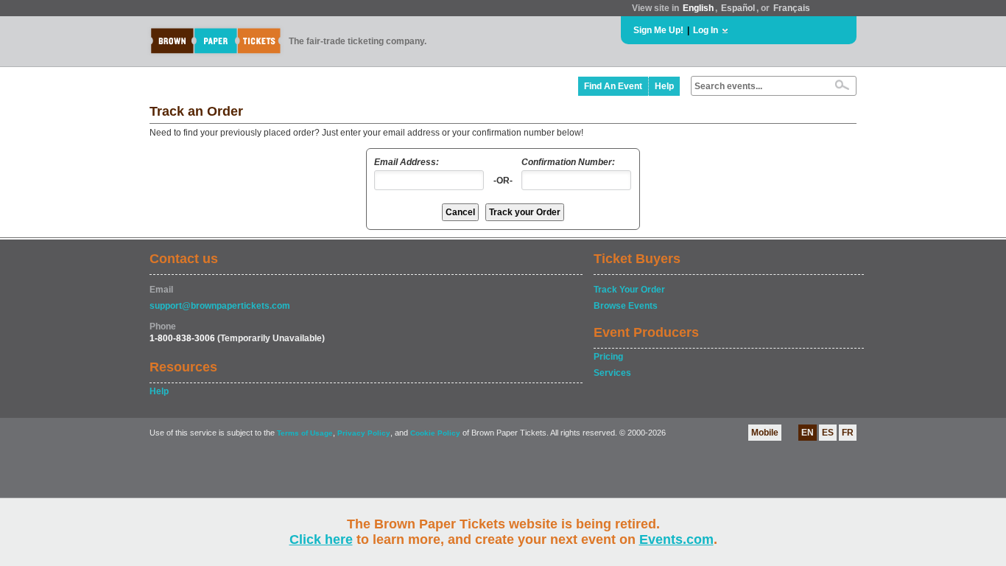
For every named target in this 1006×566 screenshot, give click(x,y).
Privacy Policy (363, 433)
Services (612, 373)
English (698, 8)
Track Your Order (629, 289)
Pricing (608, 357)
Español (738, 8)
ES (828, 432)
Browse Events (626, 306)
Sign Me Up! (658, 30)
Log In (705, 30)
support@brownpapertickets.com (220, 306)
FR (848, 432)
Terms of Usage (305, 433)
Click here (321, 539)
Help (664, 86)
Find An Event (613, 86)
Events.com (676, 539)
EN (807, 432)
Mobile (764, 432)
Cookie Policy (435, 433)
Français (791, 8)
